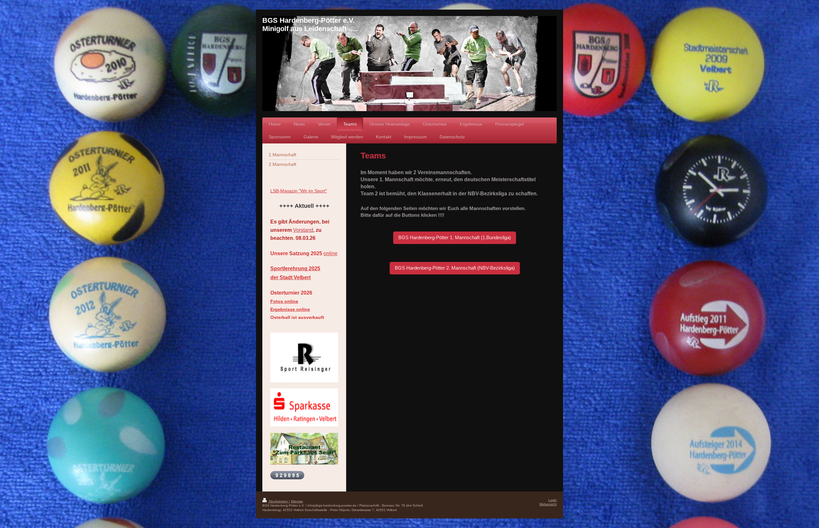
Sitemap (297, 501)
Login (552, 500)
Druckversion (278, 501)
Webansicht (548, 504)
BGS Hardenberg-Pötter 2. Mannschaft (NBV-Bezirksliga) (455, 268)
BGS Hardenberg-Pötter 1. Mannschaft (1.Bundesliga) (454, 237)
